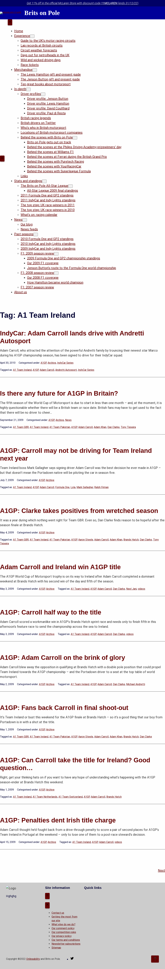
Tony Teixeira (128, 427)
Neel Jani (131, 588)
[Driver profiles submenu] (43, 94)
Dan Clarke (113, 427)
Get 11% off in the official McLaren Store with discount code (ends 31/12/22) (82, 3)
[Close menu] (10, 22)
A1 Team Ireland (22, 369)
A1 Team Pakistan (59, 427)
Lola (73, 487)
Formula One (62, 487)
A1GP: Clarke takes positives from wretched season (79, 510)
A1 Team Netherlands (45, 796)
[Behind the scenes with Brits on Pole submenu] (75, 137)
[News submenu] (24, 220)
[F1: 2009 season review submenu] (56, 254)
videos (141, 588)
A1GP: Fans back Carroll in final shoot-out (64, 707)
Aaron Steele (85, 539)
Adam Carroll (47, 369)
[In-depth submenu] (28, 89)
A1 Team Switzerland (70, 796)
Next (161, 870)
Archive (52, 362)
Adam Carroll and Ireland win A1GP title (60, 567)
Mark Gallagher (85, 487)
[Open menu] (2, 159)
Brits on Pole (42, 12)
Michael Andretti (135, 684)
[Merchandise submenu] (34, 70)
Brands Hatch (131, 539)
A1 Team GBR (21, 427)
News (68, 420)
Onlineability (33, 958)
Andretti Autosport (66, 369)
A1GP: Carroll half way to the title (50, 612)
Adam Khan (100, 427)
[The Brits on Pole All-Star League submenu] (70, 186)
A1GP (44, 362)
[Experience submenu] (32, 36)
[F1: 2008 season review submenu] (56, 273)
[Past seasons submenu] (35, 234)
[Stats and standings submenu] (44, 181)
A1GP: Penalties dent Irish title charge (58, 820)
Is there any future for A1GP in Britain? (59, 393)
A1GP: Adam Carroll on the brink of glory (62, 657)
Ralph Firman (101, 487)
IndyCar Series (65, 362)
